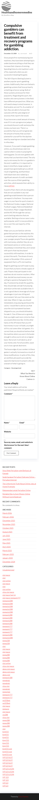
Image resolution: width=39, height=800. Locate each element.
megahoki (6, 680)
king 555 (5, 740)
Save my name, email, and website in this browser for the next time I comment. (18, 445)
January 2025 (7, 558)
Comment (8, 394)
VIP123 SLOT (7, 757)
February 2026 (8, 517)
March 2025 (7, 550)
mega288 (6, 655)
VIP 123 (5, 777)
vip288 (5, 715)
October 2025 (7, 528)
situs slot (6, 686)
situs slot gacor (8, 592)
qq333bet (6, 700)
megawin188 (7, 677)
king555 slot (7, 749)
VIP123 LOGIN (8, 769)
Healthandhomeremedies (17, 12)
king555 (5, 732)
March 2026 (7, 513)
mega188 (6, 720)
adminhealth (23, 53)
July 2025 (6, 535)
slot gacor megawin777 (11, 598)
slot (4, 578)
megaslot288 (7, 601)
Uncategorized (16, 368)
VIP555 (11, 186)
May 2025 (6, 543)
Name (7, 423)
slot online (6, 581)
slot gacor (6, 575)
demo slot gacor (8, 669)
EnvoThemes (23, 796)
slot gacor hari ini (9, 595)
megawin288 (7, 615)
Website (7, 432)
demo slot (6, 675)
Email (22, 423)
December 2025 (8, 520)
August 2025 (7, 532)
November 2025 (8, 524)
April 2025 (6, 547)
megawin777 (7, 626)
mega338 (6, 641)
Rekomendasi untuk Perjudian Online (16, 490)
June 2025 (6, 539)
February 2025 (8, 554)
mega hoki (6, 692)
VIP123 (5, 783)
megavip (5, 709)
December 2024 (8, 562)
